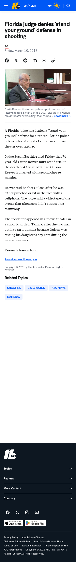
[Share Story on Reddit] (25, 60)
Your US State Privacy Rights (48, 541)
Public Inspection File (56, 545)
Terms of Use (11, 545)
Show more (61, 116)
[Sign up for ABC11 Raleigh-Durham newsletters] (37, 512)
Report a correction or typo (21, 259)
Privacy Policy (11, 537)
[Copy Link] (53, 60)
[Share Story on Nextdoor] (34, 60)
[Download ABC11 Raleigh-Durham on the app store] (13, 523)
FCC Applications (13, 549)
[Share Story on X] (16, 60)
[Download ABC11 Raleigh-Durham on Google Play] (35, 523)
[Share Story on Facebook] (6, 60)
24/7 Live (30, 6)
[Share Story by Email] (44, 60)
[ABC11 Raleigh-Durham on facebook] (8, 512)
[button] (5, 5)
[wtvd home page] (10, 454)
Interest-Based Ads (31, 545)
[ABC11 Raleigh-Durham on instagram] (27, 512)
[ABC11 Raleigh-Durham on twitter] (17, 512)
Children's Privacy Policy (17, 541)
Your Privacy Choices (33, 537)
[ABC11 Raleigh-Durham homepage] (16, 5)
